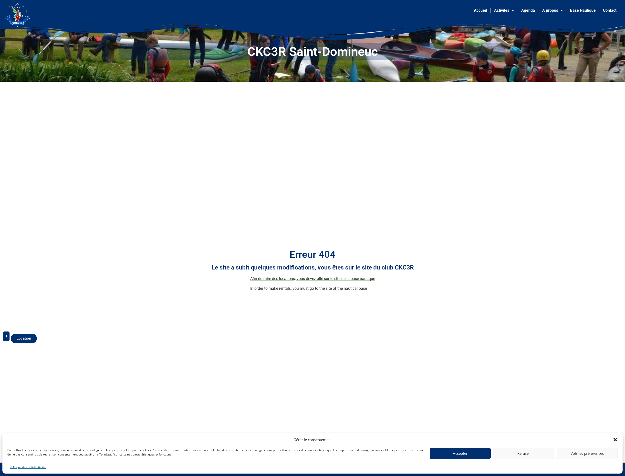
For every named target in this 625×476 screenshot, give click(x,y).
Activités (501, 10)
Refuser (523, 453)
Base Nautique (583, 10)
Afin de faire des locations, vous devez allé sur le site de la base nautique (312, 278)
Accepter (460, 453)
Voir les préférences (587, 453)
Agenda (528, 10)
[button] (615, 439)
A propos (550, 10)
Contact (609, 10)
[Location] (6, 338)
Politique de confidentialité (28, 467)
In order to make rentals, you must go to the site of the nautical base (308, 288)
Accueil (480, 10)
